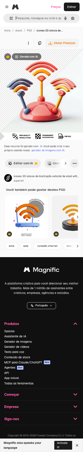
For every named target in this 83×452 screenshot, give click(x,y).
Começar (11, 394)
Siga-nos (11, 418)
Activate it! (62, 445)
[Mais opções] (28, 43)
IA (41, 146)
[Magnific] (41, 270)
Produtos (11, 323)
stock (18, 30)
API (6, 373)
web (25, 246)
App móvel (11, 378)
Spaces (9, 331)
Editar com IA (20, 164)
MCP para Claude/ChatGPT (26, 362)
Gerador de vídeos (16, 347)
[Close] (77, 445)
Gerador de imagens (18, 342)
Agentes (13, 367)
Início (7, 30)
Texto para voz (14, 352)
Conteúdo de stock (17, 357)
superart (19, 180)
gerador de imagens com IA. (48, 150)
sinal (11, 246)
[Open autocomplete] (9, 18)
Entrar (71, 7)
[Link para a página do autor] (8, 178)
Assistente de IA (15, 336)
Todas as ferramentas (18, 383)
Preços (56, 7)
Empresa (11, 406)
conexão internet (47, 246)
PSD (29, 30)
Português (41, 305)
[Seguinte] (65, 163)
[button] (41, 305)
